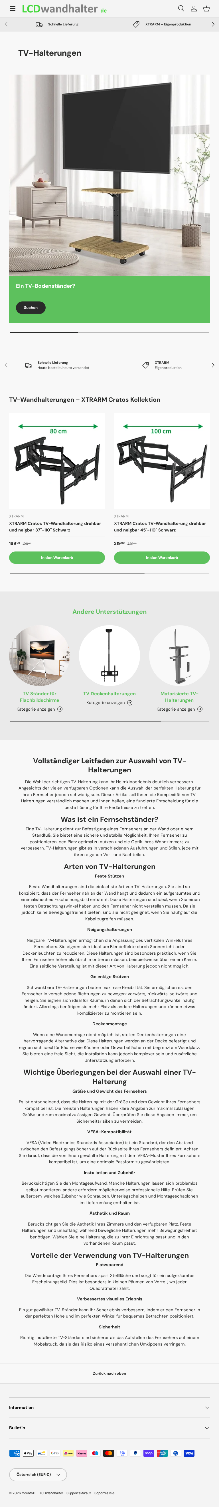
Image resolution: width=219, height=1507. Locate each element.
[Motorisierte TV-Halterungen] (179, 655)
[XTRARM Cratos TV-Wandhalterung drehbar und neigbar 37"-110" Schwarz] (57, 461)
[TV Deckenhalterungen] (109, 655)
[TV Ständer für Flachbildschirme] (39, 655)
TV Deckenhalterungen (109, 694)
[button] (206, 8)
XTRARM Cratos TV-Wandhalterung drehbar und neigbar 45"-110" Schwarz (160, 527)
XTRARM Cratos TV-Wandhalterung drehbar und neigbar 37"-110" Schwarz (55, 527)
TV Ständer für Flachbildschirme (39, 697)
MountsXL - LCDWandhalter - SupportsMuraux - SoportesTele (68, 1493)
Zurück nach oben (109, 1373)
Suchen (31, 307)
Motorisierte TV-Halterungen (179, 697)
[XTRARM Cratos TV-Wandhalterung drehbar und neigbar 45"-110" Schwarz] (162, 461)
